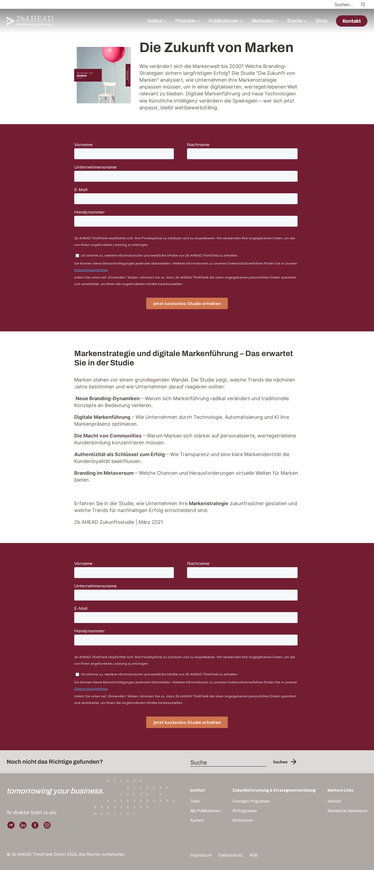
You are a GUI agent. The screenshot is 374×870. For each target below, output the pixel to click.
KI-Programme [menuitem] (244, 810)
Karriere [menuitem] (197, 820)
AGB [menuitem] (253, 855)
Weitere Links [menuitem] (340, 790)
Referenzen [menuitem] (242, 820)
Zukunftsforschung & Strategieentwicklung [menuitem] (274, 790)
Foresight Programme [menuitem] (251, 801)
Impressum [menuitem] (201, 855)
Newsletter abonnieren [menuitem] (347, 810)
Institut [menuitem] (197, 790)
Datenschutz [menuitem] (230, 855)
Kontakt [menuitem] (334, 801)
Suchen (280, 761)
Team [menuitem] (195, 801)
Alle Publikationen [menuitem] (205, 810)
